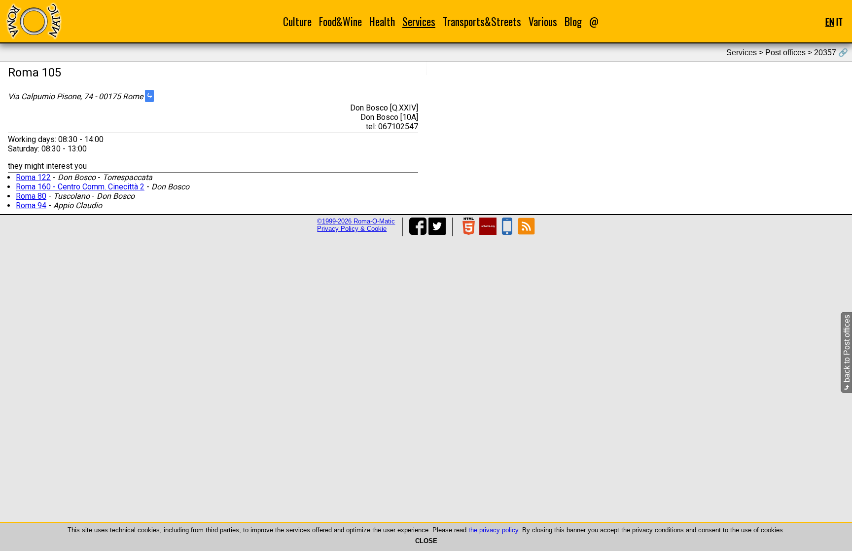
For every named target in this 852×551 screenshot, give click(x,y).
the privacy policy (493, 530)
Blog (573, 21)
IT (839, 21)
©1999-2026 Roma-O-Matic (356, 221)
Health (382, 21)
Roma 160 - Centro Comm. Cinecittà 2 (80, 186)
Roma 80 (31, 196)
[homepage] (33, 21)
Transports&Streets (482, 21)
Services (418, 21)
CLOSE (426, 541)
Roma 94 (31, 205)
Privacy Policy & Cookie (352, 228)
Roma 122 (33, 177)
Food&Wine (340, 21)
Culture (297, 21)
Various (543, 21)
